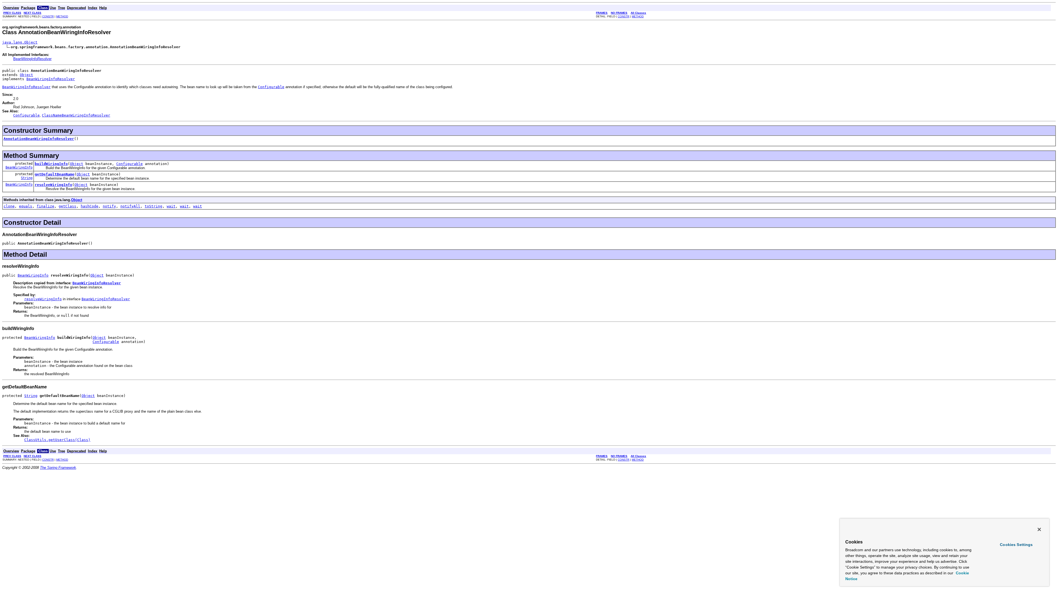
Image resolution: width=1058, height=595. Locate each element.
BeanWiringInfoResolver (32, 59)
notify (109, 206)
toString (153, 206)
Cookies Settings (1016, 544)
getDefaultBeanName (54, 174)
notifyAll (130, 206)
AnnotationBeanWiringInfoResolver (39, 139)
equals (25, 206)
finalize (45, 206)
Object (26, 75)
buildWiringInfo (51, 164)
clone (9, 206)
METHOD (62, 16)
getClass (67, 206)
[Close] (1039, 529)
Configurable (129, 164)
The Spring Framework (58, 468)
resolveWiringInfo (53, 185)
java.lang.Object (19, 42)
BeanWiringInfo (19, 167)
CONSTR (48, 16)
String (27, 178)
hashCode (89, 206)
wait (171, 206)
